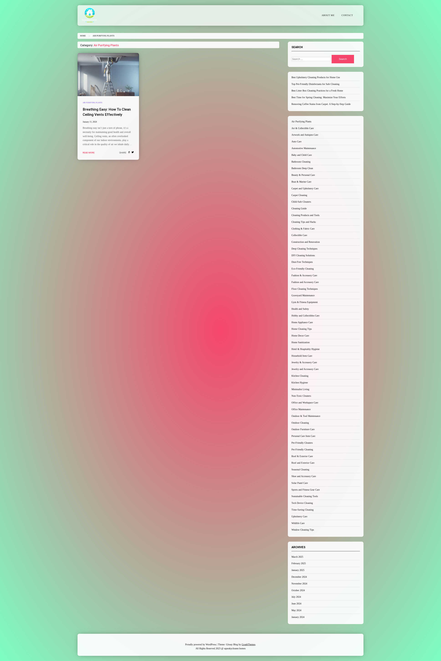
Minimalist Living (300, 389)
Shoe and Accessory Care (303, 476)
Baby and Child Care (301, 155)
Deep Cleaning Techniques (304, 248)
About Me (328, 15)
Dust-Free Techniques (302, 262)
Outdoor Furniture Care (303, 429)
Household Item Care (301, 356)
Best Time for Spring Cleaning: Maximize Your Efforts (318, 97)
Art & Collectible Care (302, 128)
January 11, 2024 (90, 122)
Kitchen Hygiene (299, 382)
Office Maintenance (301, 409)
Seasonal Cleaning (300, 469)
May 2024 (296, 610)
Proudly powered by (200, 644)
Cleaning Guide (299, 208)
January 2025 (297, 570)
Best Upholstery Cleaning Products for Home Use (315, 77)
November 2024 (299, 583)
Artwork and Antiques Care (304, 135)
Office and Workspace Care (304, 402)
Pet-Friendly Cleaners (302, 443)
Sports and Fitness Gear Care (305, 489)
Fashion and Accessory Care (305, 282)
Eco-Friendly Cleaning (302, 268)
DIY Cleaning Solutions (303, 255)
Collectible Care (299, 235)
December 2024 (299, 577)
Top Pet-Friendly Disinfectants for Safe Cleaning (315, 84)
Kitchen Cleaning (299, 376)
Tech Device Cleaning (302, 503)
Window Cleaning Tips (302, 529)
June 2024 (296, 603)
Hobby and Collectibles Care (305, 315)
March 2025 (297, 557)
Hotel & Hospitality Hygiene (305, 349)
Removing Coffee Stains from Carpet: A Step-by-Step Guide (321, 104)
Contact (347, 15)
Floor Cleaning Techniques (304, 289)
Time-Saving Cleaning (302, 509)
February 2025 (298, 563)
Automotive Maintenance (303, 148)
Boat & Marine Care (301, 181)
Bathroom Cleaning (300, 161)
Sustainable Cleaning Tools (304, 496)
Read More (89, 152)
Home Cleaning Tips (301, 329)
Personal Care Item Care (303, 436)
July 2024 (296, 597)
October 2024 (298, 590)
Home (83, 36)
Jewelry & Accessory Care (304, 362)
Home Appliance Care (302, 322)
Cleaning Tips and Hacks (303, 222)
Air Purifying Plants (92, 103)
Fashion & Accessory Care (304, 275)
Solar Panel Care (299, 483)
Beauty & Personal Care (303, 175)
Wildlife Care (298, 523)
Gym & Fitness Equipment (304, 302)
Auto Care (296, 141)
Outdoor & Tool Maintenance (305, 416)
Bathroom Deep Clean (302, 168)
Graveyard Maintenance (303, 295)
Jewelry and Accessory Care (305, 369)
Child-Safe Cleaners (301, 201)
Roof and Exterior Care (302, 463)
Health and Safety (300, 309)
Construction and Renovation (305, 242)
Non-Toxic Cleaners (301, 396)
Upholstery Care (299, 516)
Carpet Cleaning (299, 195)
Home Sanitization (300, 342)
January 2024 (297, 617)
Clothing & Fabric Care (303, 228)
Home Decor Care (300, 335)
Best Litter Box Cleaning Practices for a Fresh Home (317, 90)
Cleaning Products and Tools (305, 215)
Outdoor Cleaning (300, 423)
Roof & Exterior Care (302, 456)
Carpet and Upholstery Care (305, 188)
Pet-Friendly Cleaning (302, 449)
